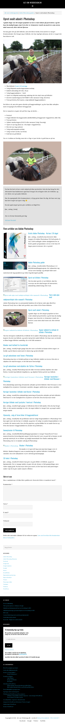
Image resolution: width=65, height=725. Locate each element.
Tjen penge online (7, 582)
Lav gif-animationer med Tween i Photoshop (18, 355)
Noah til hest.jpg (21, 86)
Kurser (5, 570)
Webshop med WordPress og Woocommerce (14, 694)
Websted (6, 521)
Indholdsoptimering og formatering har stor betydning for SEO (19, 610)
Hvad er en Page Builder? (9, 672)
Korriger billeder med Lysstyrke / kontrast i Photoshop (22, 402)
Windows (5, 586)
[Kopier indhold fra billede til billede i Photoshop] (20, 330)
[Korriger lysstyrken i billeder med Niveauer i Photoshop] (23, 377)
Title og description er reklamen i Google (13, 606)
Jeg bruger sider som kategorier (11, 691)
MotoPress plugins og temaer (10, 668)
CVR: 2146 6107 (54, 718)
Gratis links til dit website (9, 617)
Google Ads (6, 563)
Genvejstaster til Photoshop (12, 430)
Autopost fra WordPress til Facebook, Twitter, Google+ (16, 702)
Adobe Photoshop (7, 556)
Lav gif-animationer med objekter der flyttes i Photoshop (22, 366)
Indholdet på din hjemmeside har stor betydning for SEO (17, 608)
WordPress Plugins (8, 676)
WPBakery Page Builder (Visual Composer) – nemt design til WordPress (24, 695)
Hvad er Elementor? (12, 674)
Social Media (6, 572)
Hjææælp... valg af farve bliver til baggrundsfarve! (20, 415)
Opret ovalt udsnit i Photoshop (38, 310)
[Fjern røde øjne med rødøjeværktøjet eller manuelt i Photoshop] (25, 295)
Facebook (5, 561)
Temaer (5, 579)
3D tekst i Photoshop (10, 458)
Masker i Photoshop (26, 445)
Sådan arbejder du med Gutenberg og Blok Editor (19, 685)
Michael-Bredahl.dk (43, 718)
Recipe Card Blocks (12, 679)
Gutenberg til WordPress (9, 684)
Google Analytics (7, 566)
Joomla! (5, 568)
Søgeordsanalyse (7, 577)
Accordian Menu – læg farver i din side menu (14, 699)
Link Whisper (10, 678)
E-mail (6, 512)
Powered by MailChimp (9, 649)
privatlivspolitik (23, 654)
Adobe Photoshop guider (26, 13)
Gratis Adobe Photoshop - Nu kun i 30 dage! (43, 233)
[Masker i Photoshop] (10, 446)
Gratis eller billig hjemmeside (10, 670)
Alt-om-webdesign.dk (11, 13)
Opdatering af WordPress (9, 704)
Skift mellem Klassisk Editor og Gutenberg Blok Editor (20, 687)
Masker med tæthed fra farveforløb (15, 345)
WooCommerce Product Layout (15, 697)
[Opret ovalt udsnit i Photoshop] (15, 326)
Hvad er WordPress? (8, 706)
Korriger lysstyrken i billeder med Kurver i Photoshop (21, 391)
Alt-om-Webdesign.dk (32, 2)
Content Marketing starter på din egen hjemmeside (16, 615)
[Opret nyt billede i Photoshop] (15, 291)
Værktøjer (5, 584)
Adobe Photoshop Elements (10, 559)
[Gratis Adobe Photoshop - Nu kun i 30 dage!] (15, 259)
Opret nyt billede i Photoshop (38, 277)
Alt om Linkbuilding (8, 603)
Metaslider (10, 681)
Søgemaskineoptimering (9, 575)
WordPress (6, 589)
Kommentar (7, 484)
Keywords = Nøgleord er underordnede (12, 619)
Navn (5, 504)
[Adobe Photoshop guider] (15, 269)
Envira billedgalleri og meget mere (11, 689)
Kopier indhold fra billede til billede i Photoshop (48, 331)
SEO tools (5, 612)
